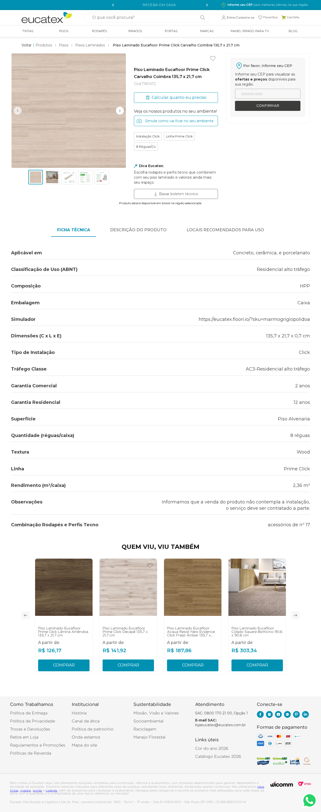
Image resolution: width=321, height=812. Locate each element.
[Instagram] (269, 715)
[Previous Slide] (112, 5)
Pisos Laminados (90, 45)
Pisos (63, 45)
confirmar (267, 105)
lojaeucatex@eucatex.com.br (220, 725)
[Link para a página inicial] (27, 45)
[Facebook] (260, 715)
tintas (14, 790)
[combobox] (147, 18)
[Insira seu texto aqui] (278, 715)
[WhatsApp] (287, 715)
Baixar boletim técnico (178, 194)
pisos (260, 786)
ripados (25, 790)
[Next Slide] (206, 5)
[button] (264, 5)
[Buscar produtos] (200, 17)
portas (37, 790)
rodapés (51, 790)
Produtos (44, 45)
